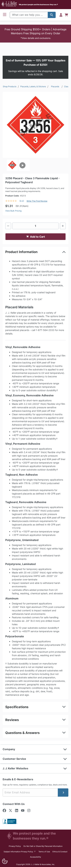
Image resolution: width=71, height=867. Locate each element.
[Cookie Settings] (5, 861)
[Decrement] (8, 226)
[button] (35, 33)
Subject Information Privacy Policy (20, 851)
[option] (12, 165)
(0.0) (21, 201)
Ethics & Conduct (60, 851)
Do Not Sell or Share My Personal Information (42, 846)
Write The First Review (37, 201)
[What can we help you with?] (52, 15)
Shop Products (9, 86)
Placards (55, 86)
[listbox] (35, 165)
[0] (66, 15)
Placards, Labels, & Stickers (33, 86)
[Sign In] (61, 15)
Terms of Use (44, 851)
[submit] (63, 792)
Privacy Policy (15, 846)
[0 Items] (66, 15)
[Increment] (63, 226)
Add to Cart (37, 236)
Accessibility (35, 857)
